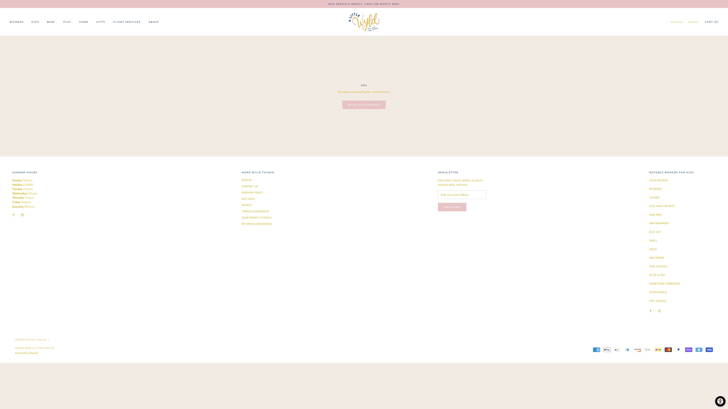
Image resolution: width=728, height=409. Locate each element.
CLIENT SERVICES (127, 21)
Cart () (712, 21)
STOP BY (247, 180)
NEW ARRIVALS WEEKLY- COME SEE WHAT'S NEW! (363, 4)
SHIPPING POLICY (252, 192)
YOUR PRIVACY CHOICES (256, 217)
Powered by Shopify (26, 353)
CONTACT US (250, 186)
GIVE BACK (248, 199)
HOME (83, 21)
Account (677, 22)
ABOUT (154, 21)
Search (694, 22)
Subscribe (452, 207)
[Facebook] (13, 215)
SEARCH (247, 205)
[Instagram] (22, 215)
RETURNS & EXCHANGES (257, 224)
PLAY (67, 21)
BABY (51, 21)
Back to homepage (364, 104)
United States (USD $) (30, 340)
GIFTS (100, 21)
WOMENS (16, 21)
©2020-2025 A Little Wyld (34, 348)
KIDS (35, 21)
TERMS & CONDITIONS (255, 211)
